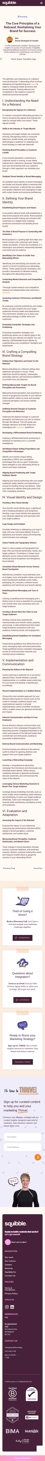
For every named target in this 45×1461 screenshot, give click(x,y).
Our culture (10, 1261)
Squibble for (10, 1272)
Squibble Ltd (14, 1382)
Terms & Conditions (10, 1289)
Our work (9, 1257)
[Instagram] (7, 1307)
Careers (8, 1265)
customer (20, 427)
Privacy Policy (11, 1294)
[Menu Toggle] (41, 3)
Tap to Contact (22, 1458)
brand (33, 84)
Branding (23, 17)
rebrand (5, 292)
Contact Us (10, 1276)
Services (9, 1268)
